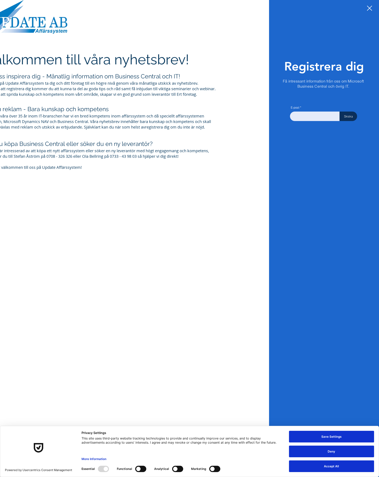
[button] (369, 8)
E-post (295, 107)
